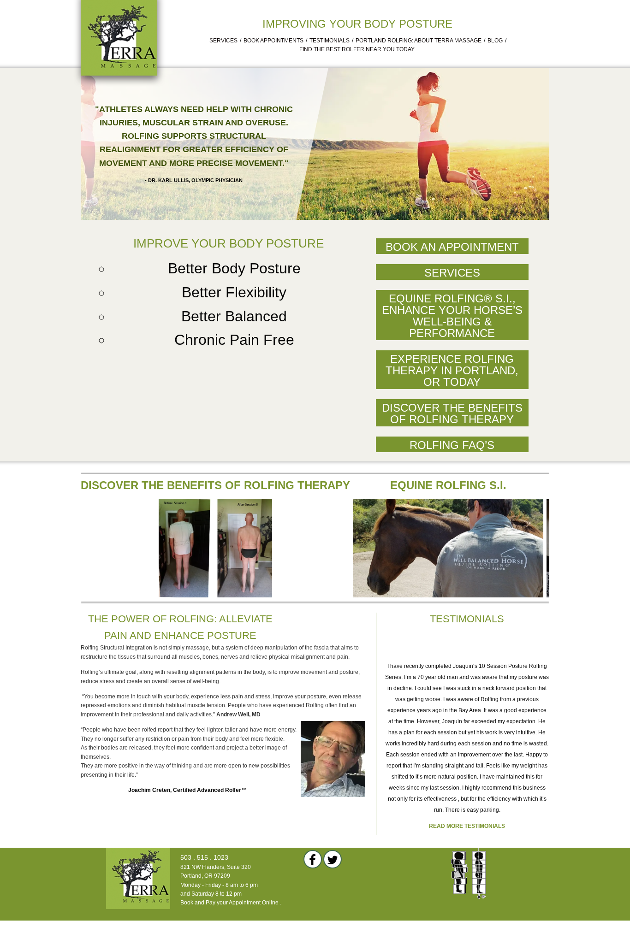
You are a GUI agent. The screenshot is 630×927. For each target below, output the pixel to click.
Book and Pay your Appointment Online (229, 902)
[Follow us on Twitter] (332, 859)
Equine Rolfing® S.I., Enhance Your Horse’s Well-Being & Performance (452, 315)
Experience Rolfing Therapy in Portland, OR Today (452, 370)
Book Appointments (273, 40)
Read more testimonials (467, 826)
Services (223, 40)
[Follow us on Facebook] (312, 859)
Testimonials (329, 40)
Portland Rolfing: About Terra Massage (418, 40)
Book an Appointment (452, 247)
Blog (495, 40)
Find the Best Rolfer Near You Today (357, 49)
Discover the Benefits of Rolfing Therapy (452, 413)
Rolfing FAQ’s (452, 445)
